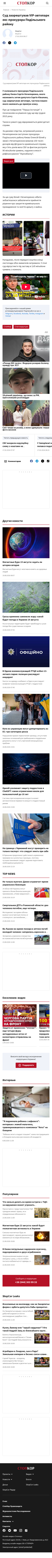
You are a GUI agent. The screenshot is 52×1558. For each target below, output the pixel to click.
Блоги (28, 1479)
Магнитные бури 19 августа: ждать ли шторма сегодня (22, 564)
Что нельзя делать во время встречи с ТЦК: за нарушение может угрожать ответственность (25, 1205)
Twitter (31, 313)
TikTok (7, 316)
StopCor (18, 31)
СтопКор (7, 326)
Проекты (6, 1474)
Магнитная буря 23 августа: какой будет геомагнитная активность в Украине (24, 1227)
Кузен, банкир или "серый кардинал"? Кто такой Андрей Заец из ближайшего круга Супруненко (25, 1330)
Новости (6, 1479)
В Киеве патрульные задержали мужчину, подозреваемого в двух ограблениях (24, 1251)
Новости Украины (18, 10)
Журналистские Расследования (16, 1511)
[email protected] (25, 1547)
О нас (5, 1501)
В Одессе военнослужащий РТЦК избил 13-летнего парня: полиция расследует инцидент (25, 674)
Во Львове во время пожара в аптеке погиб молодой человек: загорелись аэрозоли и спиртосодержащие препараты (25, 932)
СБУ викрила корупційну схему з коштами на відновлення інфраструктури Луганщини (17, 448)
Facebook (17, 313)
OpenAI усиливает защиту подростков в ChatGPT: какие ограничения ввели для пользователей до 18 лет (23, 791)
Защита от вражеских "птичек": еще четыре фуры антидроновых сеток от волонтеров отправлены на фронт (19, 1034)
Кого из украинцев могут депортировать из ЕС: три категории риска (25, 730)
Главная (6, 10)
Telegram (8, 313)
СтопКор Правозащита (12, 1506)
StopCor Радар (9, 1489)
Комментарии (14, 461)
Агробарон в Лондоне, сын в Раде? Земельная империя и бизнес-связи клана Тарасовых (24, 1354)
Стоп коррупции (21, 326)
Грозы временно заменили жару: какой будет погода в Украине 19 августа (23, 618)
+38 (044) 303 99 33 (26, 1282)
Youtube (25, 313)
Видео (29, 1474)
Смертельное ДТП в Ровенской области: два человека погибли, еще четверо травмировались (25, 908)
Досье (5, 1484)
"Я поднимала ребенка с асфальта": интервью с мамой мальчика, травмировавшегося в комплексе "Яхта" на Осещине (25, 1126)
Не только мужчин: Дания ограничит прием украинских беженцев (25, 883)
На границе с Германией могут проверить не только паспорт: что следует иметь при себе (25, 850)
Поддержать (28, 1065)
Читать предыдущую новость (16, 438)
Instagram (39, 313)
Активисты (7, 1516)
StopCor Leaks (11, 1296)
